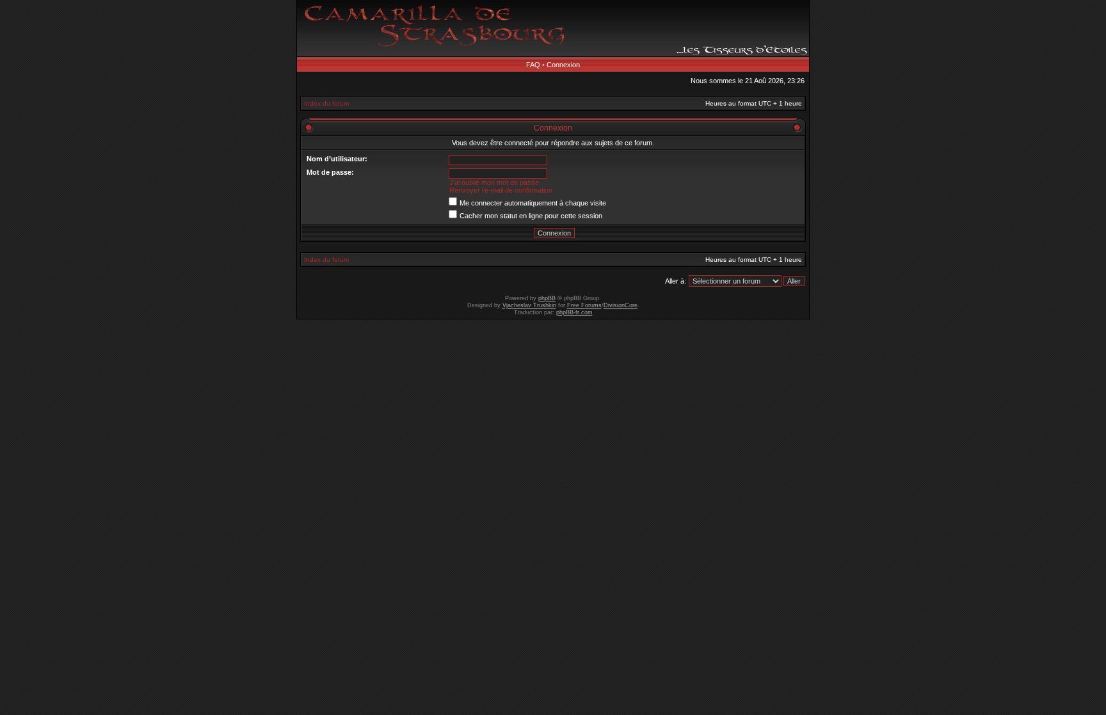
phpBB (547, 298)
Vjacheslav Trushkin (529, 305)
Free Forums (584, 305)
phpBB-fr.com (574, 312)
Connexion (563, 64)
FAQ (533, 64)
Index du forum (326, 103)
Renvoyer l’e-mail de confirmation (500, 190)
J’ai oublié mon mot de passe (494, 182)
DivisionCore (620, 305)
